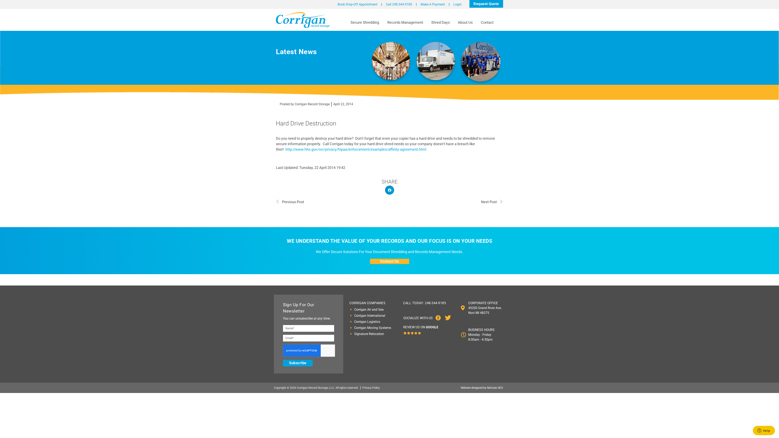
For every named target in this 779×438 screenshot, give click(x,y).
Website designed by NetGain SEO (482, 387)
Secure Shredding (365, 22)
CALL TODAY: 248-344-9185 (424, 303)
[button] (389, 190)
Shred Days (440, 22)
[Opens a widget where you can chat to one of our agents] (764, 431)
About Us (465, 22)
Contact (487, 22)
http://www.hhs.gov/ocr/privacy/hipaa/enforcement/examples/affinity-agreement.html (355, 149)
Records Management (405, 22)
